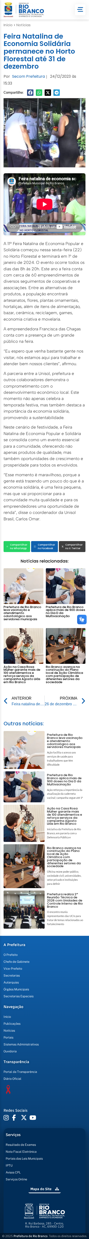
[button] (30, 92)
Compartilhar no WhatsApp (18, 546)
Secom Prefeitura (28, 76)
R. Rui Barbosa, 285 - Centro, (44, 1225)
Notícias (23, 25)
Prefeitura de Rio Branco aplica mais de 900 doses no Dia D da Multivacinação (65, 611)
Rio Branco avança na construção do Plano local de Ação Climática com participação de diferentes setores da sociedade (64, 674)
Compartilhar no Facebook (46, 546)
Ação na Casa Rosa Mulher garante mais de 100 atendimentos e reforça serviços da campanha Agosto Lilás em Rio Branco (22, 674)
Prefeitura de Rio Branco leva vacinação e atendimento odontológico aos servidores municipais (22, 613)
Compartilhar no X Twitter (74, 546)
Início (8, 25)
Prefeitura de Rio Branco (30, 1236)
